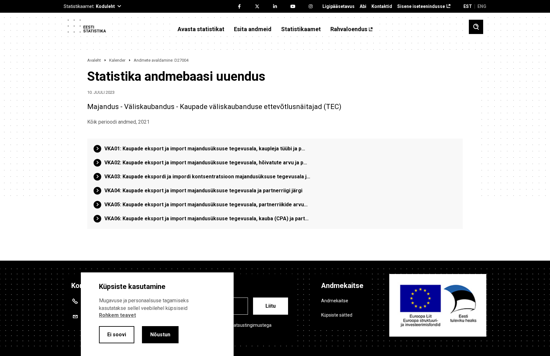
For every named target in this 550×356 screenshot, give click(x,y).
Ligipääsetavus (338, 6)
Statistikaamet (301, 29)
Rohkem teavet (117, 315)
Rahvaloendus (348, 29)
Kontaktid (381, 6)
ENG (481, 6)
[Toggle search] (476, 27)
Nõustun (160, 335)
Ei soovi (116, 335)
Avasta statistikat (201, 29)
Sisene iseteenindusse (421, 6)
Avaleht (94, 60)
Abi (363, 6)
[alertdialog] (157, 314)
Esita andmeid (252, 29)
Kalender (117, 60)
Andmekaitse (334, 300)
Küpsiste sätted (336, 315)
